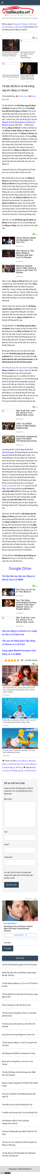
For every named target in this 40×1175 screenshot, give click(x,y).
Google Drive (20, 568)
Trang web (8, 857)
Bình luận (8, 799)
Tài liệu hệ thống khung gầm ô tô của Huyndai (19, 965)
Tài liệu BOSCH (30, 771)
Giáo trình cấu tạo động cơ (27, 764)
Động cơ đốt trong (9, 764)
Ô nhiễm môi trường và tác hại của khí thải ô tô (19, 1113)
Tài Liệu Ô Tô (20, 11)
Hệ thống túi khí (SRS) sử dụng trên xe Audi (18, 1053)
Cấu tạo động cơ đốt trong (25, 761)
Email (7, 844)
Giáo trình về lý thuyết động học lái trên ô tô (18, 1035)
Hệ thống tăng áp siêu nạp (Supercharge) (17, 368)
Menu (20, 2)
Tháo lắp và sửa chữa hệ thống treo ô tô (17, 1105)
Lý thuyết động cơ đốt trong (12, 767)
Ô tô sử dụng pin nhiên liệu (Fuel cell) (16, 1005)
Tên (6, 832)
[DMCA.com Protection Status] (5, 1173)
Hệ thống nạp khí (16, 771)
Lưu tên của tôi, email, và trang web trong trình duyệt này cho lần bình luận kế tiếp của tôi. (18, 875)
